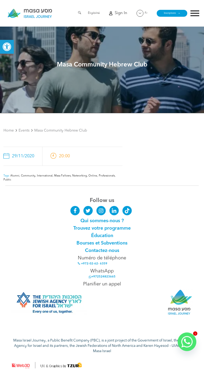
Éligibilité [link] (94, 13)
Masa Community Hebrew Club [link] (60, 130)
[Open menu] (195, 14)
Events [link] (24, 130)
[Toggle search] (79, 13)
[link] (7, 47)
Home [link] (8, 130)
